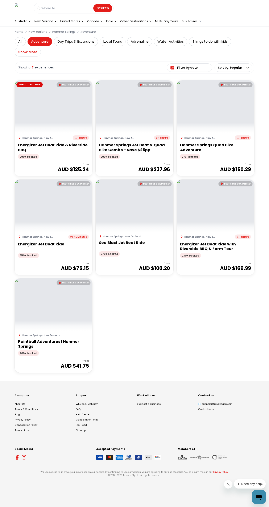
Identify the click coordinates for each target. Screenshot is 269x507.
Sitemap (81, 430)
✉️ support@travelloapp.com (215, 404)
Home (19, 32)
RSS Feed (81, 425)
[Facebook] (17, 457)
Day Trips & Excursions (75, 41)
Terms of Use (22, 430)
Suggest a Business (149, 404)
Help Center (83, 414)
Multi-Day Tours (166, 21)
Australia (21, 21)
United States (70, 21)
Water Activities (170, 41)
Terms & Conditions (26, 409)
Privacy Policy (22, 419)
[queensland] (219, 457)
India (109, 21)
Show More (27, 52)
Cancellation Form (87, 419)
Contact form (206, 409)
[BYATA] (182, 457)
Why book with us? (87, 404)
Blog (17, 414)
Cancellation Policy (26, 425)
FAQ (78, 409)
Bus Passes (190, 21)
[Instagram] (23, 457)
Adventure (88, 32)
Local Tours (112, 41)
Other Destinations (134, 21)
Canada (93, 21)
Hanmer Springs (63, 32)
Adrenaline (140, 41)
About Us (20, 404)
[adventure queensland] (199, 457)
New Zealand (43, 21)
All (20, 41)
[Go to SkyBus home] (22, 8)
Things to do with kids (210, 41)
